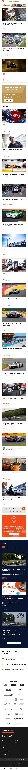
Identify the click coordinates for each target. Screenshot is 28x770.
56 (16, 508)
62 (11, 511)
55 (14, 508)
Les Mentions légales (12, 763)
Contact (21, 762)
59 (24, 508)
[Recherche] (17, 768)
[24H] (5, 768)
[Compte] (11, 768)
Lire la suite (14, 534)
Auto (4, 547)
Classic (8, 547)
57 (19, 508)
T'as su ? (16, 740)
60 (6, 511)
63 (14, 511)
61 (8, 511)
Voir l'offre (8, 100)
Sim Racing (14, 547)
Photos (16, 745)
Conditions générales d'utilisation (11, 762)
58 (21, 508)
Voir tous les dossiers (14, 642)
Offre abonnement (15, 1)
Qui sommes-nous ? (6, 754)
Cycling (20, 547)
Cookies (19, 763)
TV (15, 747)
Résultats (17, 742)
